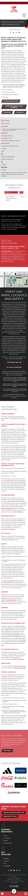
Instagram (19, 870)
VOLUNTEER (7, 112)
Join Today (7, 750)
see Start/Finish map (12, 330)
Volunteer (6, 861)
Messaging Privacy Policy (14, 878)
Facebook (10, 32)
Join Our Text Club (10, 816)
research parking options (9, 600)
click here (20, 512)
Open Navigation (14, 891)
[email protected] (6, 508)
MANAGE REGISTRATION (10, 101)
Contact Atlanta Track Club (13, 812)
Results (5, 840)
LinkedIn (16, 32)
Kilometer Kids (7, 843)
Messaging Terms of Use (14, 879)
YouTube (14, 870)
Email (19, 32)
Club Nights (6, 866)
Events (5, 835)
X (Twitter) (11, 870)
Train (4, 863)
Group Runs (7, 838)
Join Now (6, 858)
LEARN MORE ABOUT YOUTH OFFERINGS (14, 106)
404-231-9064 (14, 882)
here (21, 655)
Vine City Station (9, 581)
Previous (2, 196)
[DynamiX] (14, 886)
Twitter (13, 32)
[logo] (21, 778)
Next (26, 196)
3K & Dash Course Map (14, 367)
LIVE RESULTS (20, 112)
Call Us (2, 894)
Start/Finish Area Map (14, 362)
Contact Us (26, 894)
